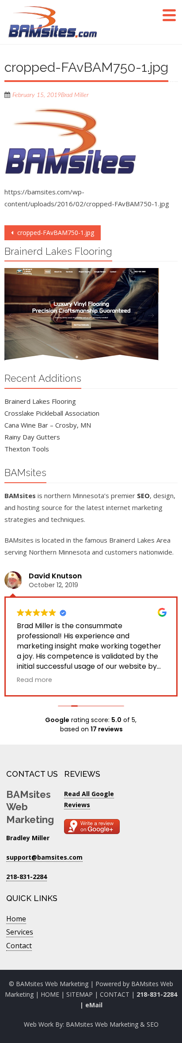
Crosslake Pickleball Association (51, 413)
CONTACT (115, 994)
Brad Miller (75, 95)
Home (16, 919)
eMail (93, 1005)
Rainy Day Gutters (32, 436)
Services (19, 932)
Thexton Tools (26, 448)
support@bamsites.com (44, 857)
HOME (50, 994)
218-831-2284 (156, 994)
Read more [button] (34, 679)
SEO (143, 495)
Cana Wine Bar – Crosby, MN (47, 425)
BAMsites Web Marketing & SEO (112, 1024)
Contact (19, 945)
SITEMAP (79, 994)
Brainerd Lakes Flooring (40, 401)
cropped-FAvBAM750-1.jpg (54, 232)
